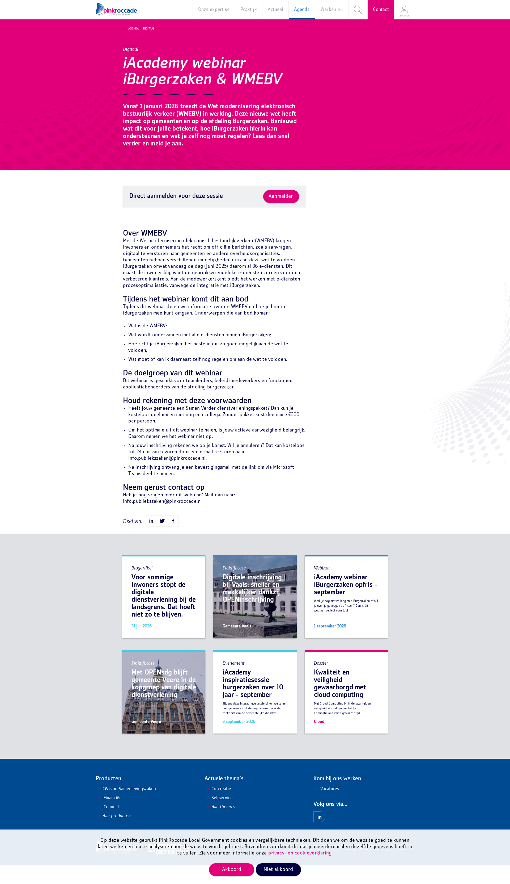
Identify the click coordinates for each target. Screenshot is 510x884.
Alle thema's (223, 807)
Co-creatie (221, 789)
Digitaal (148, 28)
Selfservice (222, 798)
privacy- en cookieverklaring (300, 853)
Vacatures (329, 789)
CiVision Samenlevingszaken (129, 789)
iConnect (111, 807)
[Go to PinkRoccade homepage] (116, 9)
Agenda (133, 28)
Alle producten (117, 816)
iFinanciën (112, 798)
